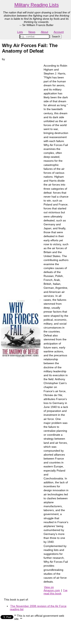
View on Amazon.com (52, 589)
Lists (20, 31)
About (44, 31)
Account (59, 31)
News (31, 31)
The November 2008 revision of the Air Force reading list (38, 607)
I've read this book (55, 592)
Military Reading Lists (36, 4)
